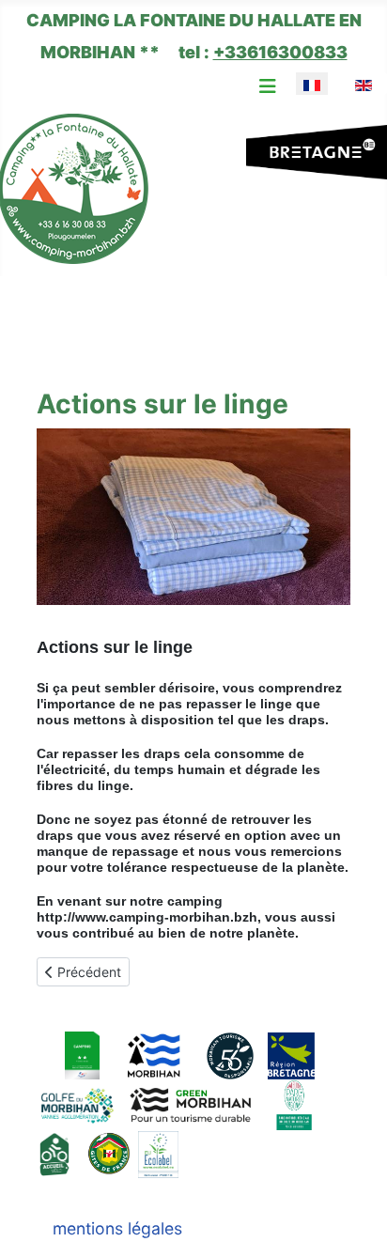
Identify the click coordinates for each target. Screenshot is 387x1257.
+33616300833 (280, 52)
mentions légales (117, 1228)
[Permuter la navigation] (267, 86)
